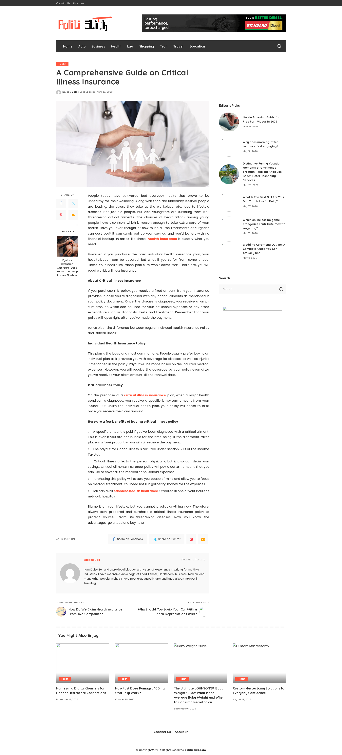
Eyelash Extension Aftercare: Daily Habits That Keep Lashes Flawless (67, 268)
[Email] (73, 215)
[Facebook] (61, 203)
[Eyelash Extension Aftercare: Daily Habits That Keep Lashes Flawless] (67, 246)
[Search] (279, 46)
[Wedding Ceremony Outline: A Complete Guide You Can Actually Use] (229, 251)
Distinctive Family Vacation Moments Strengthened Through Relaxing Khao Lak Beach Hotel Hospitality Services (262, 172)
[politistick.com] (85, 23)
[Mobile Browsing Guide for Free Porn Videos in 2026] (229, 122)
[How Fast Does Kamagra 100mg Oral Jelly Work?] (141, 663)
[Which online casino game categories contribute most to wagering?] (229, 226)
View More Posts (191, 559)
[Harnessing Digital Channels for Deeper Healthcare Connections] (82, 663)
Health (62, 64)
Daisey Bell (69, 91)
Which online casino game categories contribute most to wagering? (264, 224)
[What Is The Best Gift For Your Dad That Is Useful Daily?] (229, 202)
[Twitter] (73, 203)
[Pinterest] (61, 215)
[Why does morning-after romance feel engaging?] (229, 147)
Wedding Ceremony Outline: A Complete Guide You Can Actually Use (264, 249)
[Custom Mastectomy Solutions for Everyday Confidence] (259, 663)
